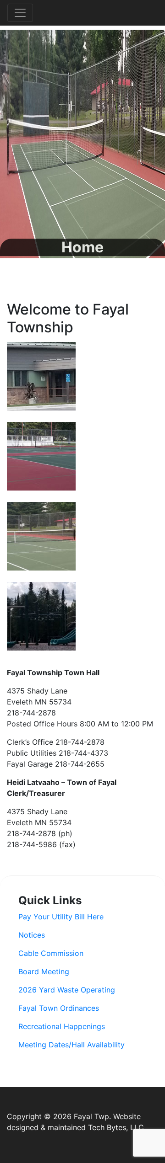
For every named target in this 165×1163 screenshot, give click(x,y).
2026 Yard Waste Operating (66, 989)
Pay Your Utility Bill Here (61, 916)
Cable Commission (50, 953)
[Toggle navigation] (20, 13)
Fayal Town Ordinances (58, 1008)
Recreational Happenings (61, 1026)
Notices (31, 934)
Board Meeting (43, 971)
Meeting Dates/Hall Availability (71, 1044)
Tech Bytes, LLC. (117, 1127)
